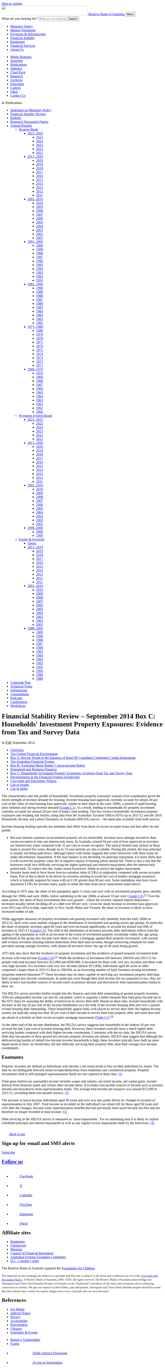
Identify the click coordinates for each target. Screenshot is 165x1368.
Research (16, 76)
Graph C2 (135, 896)
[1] (145, 895)
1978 (39, 338)
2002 (39, 234)
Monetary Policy (21, 26)
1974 (39, 354)
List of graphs (19, 785)
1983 (39, 315)
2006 (39, 218)
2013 (39, 187)
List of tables (19, 788)
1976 (39, 346)
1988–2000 (35, 628)
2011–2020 (35, 156)
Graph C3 (37, 930)
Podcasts (16, 698)
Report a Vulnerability (25, 1340)
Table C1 (102, 1017)
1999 (39, 249)
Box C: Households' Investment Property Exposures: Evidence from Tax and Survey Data (71, 773)
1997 (39, 257)
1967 (39, 385)
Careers (15, 88)
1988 (39, 296)
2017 (39, 172)
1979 (39, 334)
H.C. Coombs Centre (24, 1261)
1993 (39, 272)
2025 (39, 137)
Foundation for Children (78, 1268)
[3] (42, 973)
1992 (39, 276)
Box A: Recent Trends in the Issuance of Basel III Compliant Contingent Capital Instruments (73, 758)
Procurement (19, 1325)
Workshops (18, 706)
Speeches (16, 61)
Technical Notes (21, 686)
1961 (39, 408)
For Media (17, 1309)
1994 (39, 269)
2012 (39, 191)
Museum (16, 1249)
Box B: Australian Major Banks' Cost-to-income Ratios (47, 765)
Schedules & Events (24, 1332)
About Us (17, 49)
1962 (39, 404)
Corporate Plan (20, 682)
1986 (39, 303)
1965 (39, 392)
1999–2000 (35, 528)
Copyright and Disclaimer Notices (33, 781)
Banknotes (17, 42)
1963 (39, 400)
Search (73, 18)
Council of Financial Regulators (31, 1253)
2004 (39, 226)
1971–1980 (35, 327)
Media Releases (21, 57)
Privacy (15, 1317)
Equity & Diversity (32, 539)
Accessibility (19, 1321)
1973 (39, 357)
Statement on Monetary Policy (30, 110)
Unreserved (18, 1245)
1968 (39, 381)
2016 (39, 176)
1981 (39, 323)
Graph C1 (67, 807)
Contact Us (18, 95)
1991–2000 (35, 241)
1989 (39, 292)
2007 (39, 214)
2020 (39, 160)
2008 (39, 210)
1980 (39, 330)
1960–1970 (35, 369)
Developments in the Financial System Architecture (45, 777)
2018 (39, 168)
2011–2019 (35, 547)
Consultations (19, 694)
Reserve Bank (28, 129)
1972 (39, 361)
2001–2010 (35, 199)
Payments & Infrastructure (28, 34)
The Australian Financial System (32, 761)
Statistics (16, 68)
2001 (39, 238)
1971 (39, 365)
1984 (39, 311)
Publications (18, 64)
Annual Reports (21, 125)
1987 (39, 299)
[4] (112, 1016)
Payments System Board (35, 415)
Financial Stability (22, 38)
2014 (39, 183)
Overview (17, 750)
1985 (39, 307)
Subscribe (8, 1152)
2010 (39, 203)
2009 (39, 207)
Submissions (18, 690)
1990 (39, 288)
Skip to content (12, 3)
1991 (39, 280)
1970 (39, 373)
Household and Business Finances (33, 769)
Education (17, 84)
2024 (39, 141)
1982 (39, 319)
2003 (39, 230)
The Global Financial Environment (34, 754)
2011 (39, 195)
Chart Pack (17, 72)
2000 (39, 245)
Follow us (12, 1161)
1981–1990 (35, 284)
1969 (39, 377)
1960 (39, 412)
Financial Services (22, 45)
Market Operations (23, 30)
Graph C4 (45, 958)
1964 (39, 396)
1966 (39, 388)
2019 (39, 164)
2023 (39, 145)
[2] (56, 956)
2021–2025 (35, 133)
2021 (39, 152)
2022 (39, 149)
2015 (39, 180)
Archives (16, 80)
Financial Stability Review (28, 114)
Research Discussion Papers (29, 122)
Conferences (18, 702)
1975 (39, 350)
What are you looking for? (19, 18)
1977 (39, 342)
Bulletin (15, 118)
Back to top (17, 1134)
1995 (39, 265)
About (32, 543)
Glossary (16, 1328)
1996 (39, 261)
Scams (14, 1343)
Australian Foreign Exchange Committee (38, 1257)
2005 (39, 222)
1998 (39, 253)
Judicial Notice (20, 1313)
